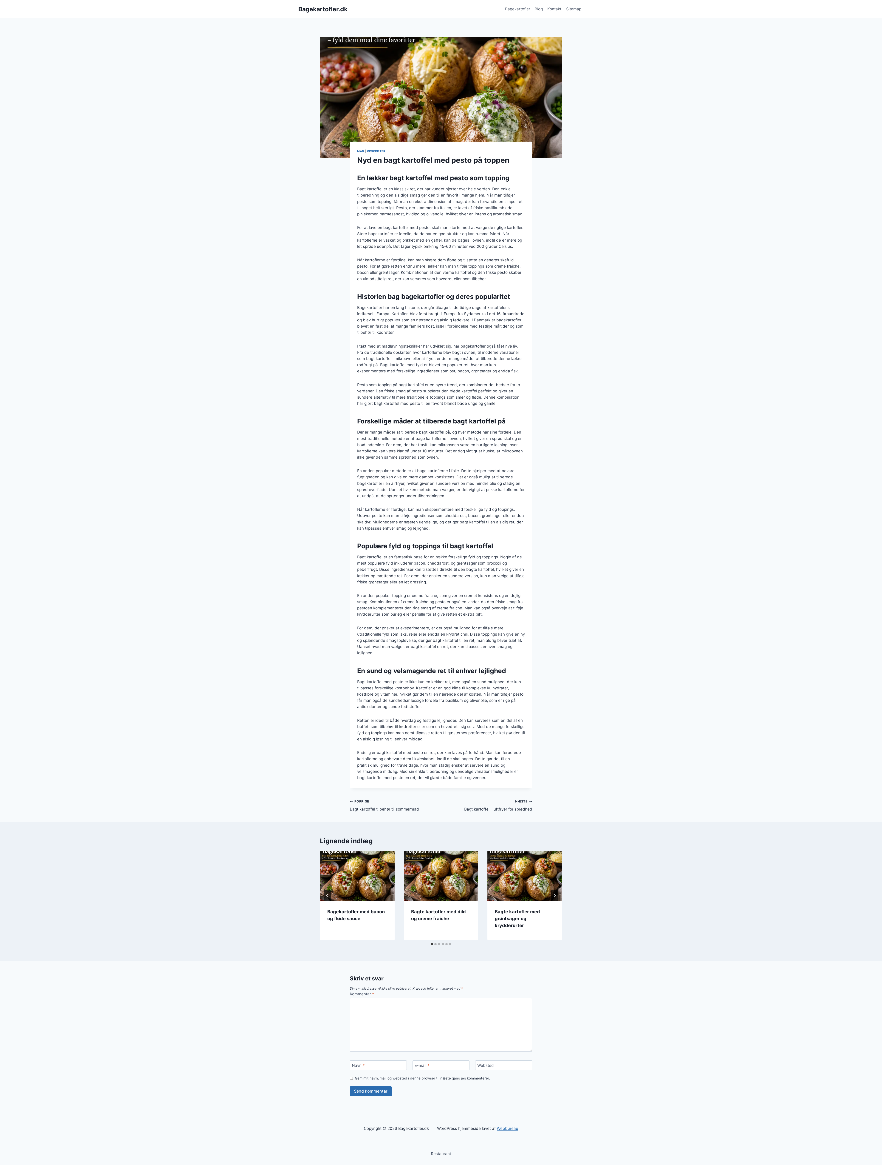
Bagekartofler (517, 9)
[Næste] (554, 895)
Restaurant (441, 1153)
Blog (539, 9)
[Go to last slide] (327, 895)
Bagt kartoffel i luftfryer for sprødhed (498, 806)
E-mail (422, 1065)
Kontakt (554, 9)
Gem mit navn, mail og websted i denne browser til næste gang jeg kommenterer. (422, 1078)
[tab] (432, 944)
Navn (358, 1065)
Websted (485, 1065)
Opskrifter (376, 151)
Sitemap (573, 9)
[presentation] (357, 876)
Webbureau (507, 1128)
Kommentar (362, 994)
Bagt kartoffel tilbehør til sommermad (384, 806)
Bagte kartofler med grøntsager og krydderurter (517, 918)
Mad (360, 151)
